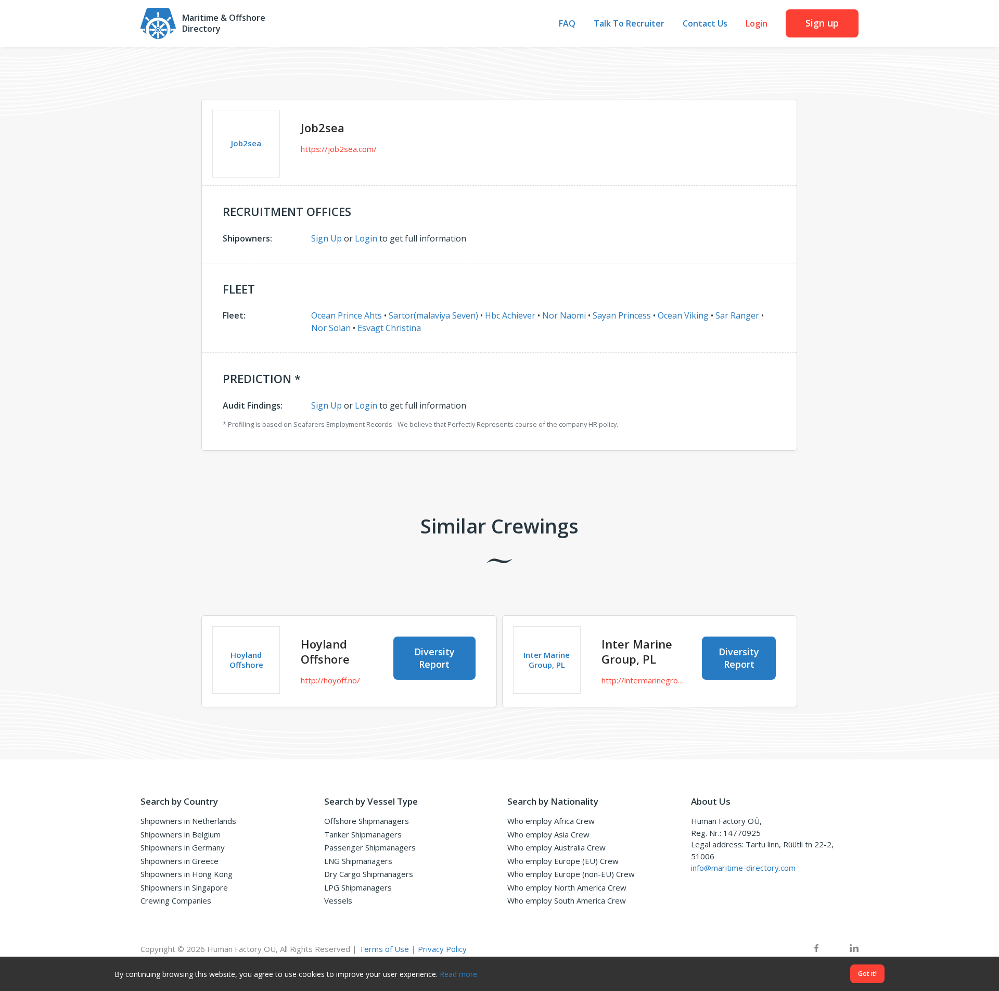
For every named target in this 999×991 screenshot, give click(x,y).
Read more (458, 974)
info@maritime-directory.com (743, 867)
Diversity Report (434, 657)
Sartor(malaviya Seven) (433, 315)
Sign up (822, 23)
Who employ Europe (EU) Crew (563, 861)
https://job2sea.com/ (339, 149)
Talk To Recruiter (629, 23)
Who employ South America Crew (566, 900)
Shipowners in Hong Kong (186, 874)
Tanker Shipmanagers (363, 834)
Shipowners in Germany (182, 847)
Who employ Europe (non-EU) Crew (571, 874)
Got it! (867, 973)
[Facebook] (816, 949)
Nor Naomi (564, 315)
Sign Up (326, 238)
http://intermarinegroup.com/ (644, 680)
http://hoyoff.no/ (330, 680)
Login (756, 23)
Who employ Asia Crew (548, 834)
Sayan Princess (622, 315)
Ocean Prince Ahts (346, 315)
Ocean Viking (683, 315)
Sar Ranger (737, 315)
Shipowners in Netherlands (188, 821)
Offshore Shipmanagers (366, 821)
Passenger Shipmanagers (370, 847)
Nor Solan (331, 328)
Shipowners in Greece (179, 861)
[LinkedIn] (854, 949)
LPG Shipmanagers (358, 887)
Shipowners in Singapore (184, 887)
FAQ (567, 23)
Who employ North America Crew (566, 887)
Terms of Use (384, 949)
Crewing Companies (175, 900)
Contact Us (705, 23)
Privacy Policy (442, 949)
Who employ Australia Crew (556, 847)
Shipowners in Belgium (180, 834)
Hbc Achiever (510, 315)
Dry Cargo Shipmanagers (368, 874)
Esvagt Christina (389, 328)
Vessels (338, 900)
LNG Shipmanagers (358, 861)
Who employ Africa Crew (551, 821)
